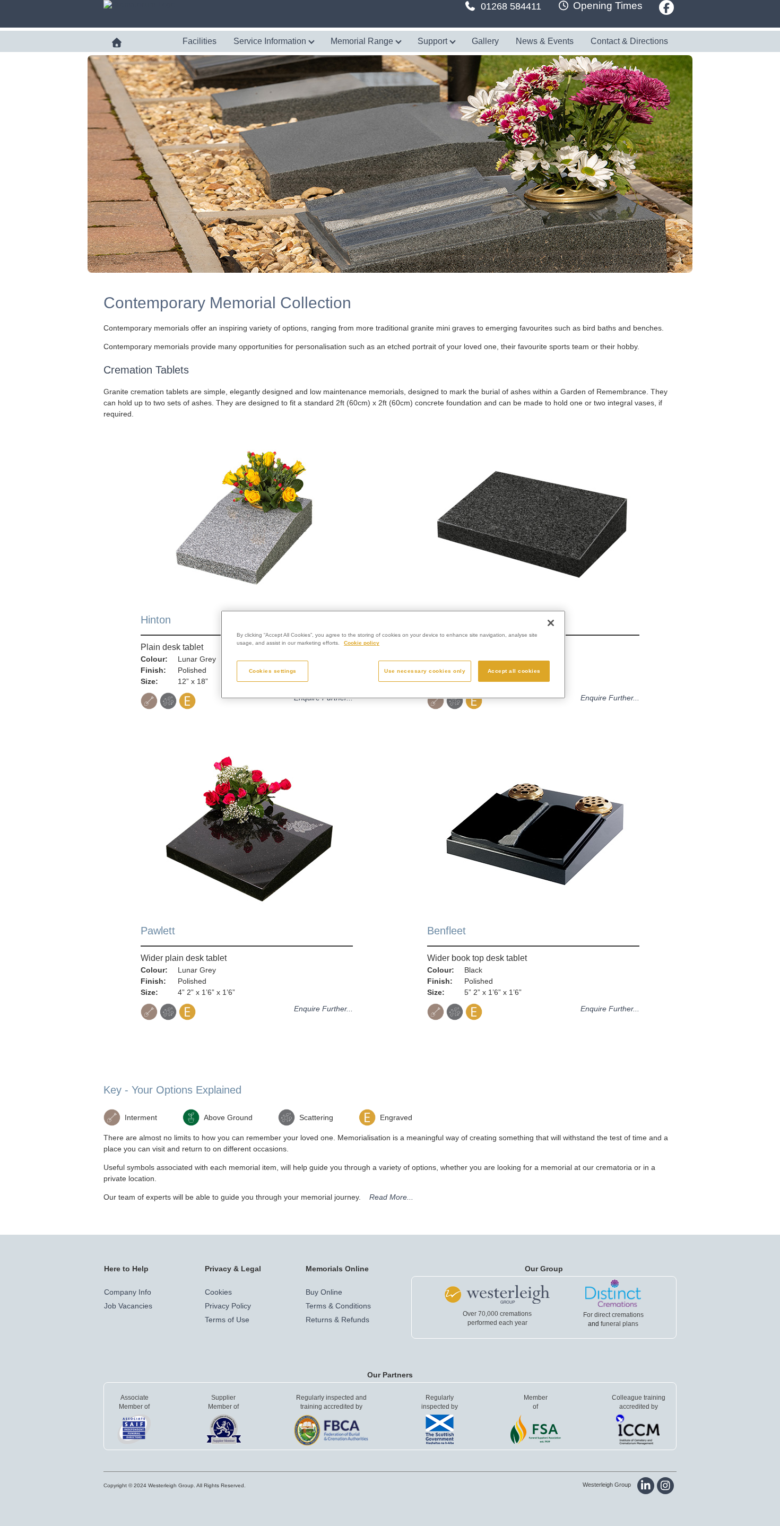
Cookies (218, 1292)
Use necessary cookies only (424, 671)
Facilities (199, 41)
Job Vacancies (128, 1306)
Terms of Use (227, 1319)
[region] (393, 654)
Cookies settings (273, 671)
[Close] (550, 623)
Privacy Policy (228, 1306)
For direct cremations (613, 1315)
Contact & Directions (629, 41)
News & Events (545, 41)
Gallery (485, 41)
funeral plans (619, 1324)
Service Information (270, 41)
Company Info (127, 1292)
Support (433, 41)
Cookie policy (361, 643)
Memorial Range (363, 41)
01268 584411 (511, 6)
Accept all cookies (514, 671)
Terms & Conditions (338, 1306)
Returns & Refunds (337, 1319)
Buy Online (324, 1292)
